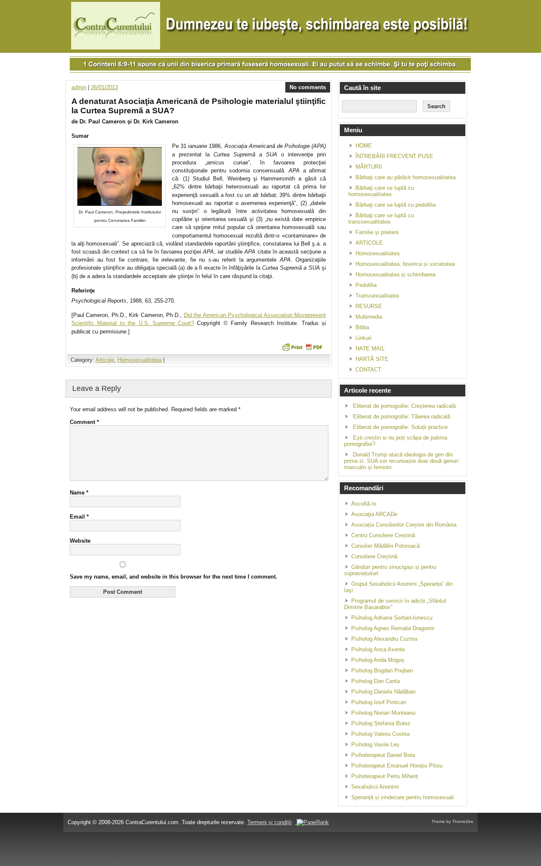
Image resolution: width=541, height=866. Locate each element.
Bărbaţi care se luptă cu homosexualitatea (381, 191)
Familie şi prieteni (377, 232)
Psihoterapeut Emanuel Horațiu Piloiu (397, 765)
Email (79, 517)
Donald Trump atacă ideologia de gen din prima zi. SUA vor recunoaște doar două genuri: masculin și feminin (402, 460)
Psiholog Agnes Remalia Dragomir (392, 628)
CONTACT (368, 369)
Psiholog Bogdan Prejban (382, 670)
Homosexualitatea (139, 360)
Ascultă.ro (363, 503)
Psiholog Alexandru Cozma (384, 639)
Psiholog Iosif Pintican (378, 702)
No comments (308, 87)
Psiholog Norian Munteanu (383, 713)
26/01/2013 (104, 87)
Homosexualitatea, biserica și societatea (405, 264)
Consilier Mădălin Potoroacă (385, 546)
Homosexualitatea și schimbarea (395, 274)
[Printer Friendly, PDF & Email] (302, 347)
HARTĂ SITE (371, 359)
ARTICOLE (369, 243)
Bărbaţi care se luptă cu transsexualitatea (381, 218)
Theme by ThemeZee (452, 821)
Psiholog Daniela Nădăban (383, 691)
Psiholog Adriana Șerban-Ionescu (391, 618)
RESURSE (368, 306)
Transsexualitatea (377, 295)
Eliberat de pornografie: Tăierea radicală (401, 416)
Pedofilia (366, 285)
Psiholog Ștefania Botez (380, 723)
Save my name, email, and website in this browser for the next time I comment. (173, 577)
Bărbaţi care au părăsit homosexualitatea (405, 177)
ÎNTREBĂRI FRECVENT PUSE (394, 156)
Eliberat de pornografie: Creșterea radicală (404, 406)
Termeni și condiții (269, 822)
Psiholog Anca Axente (378, 649)
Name (79, 492)
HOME (363, 145)
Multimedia (368, 317)
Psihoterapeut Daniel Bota (383, 755)
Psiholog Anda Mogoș (377, 660)
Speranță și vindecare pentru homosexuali (402, 797)
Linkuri (363, 338)
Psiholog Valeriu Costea (380, 734)
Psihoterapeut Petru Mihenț (384, 776)
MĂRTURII (368, 167)
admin (78, 87)
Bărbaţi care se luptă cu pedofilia (395, 205)
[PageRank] (312, 822)
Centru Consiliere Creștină (383, 535)
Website (80, 541)
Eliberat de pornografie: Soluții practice (400, 427)
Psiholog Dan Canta (375, 681)
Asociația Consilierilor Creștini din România (403, 525)
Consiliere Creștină (374, 556)
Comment (84, 422)
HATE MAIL (370, 348)
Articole (105, 360)
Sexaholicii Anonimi (375, 787)
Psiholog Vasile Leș (375, 744)
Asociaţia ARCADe (374, 514)
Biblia (362, 327)
